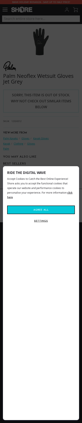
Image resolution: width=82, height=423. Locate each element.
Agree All (41, 210)
